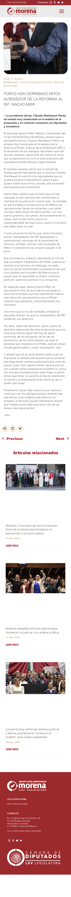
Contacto (43, 2)
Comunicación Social (36, 82)
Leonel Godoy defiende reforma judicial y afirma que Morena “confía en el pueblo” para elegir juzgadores (32, 733)
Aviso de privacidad (17, 804)
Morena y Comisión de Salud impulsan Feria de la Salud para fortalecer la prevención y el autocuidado (32, 529)
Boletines (11, 82)
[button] (5, 429)
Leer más (12, 545)
